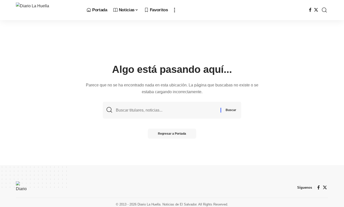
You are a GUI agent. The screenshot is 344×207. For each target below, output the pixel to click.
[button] (174, 10)
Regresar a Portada (172, 133)
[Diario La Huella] (47, 10)
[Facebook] (310, 10)
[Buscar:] (166, 110)
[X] (316, 10)
